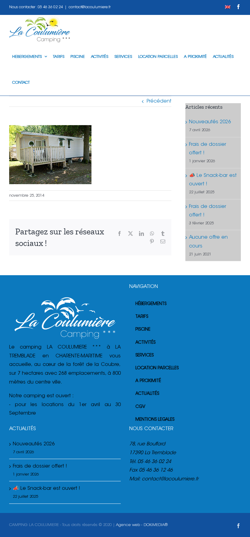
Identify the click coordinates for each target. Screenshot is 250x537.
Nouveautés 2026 (210, 122)
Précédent (159, 101)
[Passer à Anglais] (228, 7)
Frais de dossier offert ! (40, 466)
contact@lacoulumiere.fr (90, 7)
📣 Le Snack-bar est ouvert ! (46, 488)
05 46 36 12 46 (156, 470)
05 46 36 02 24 (50, 7)
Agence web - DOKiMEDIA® (142, 525)
